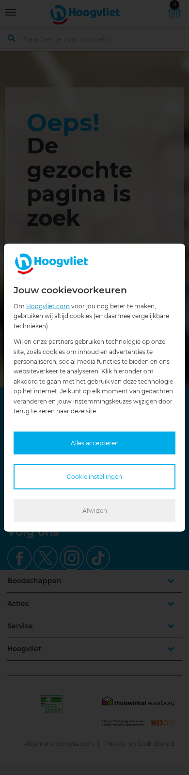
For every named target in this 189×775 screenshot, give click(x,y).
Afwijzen (94, 510)
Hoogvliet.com (48, 306)
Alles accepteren (95, 443)
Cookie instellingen (94, 476)
